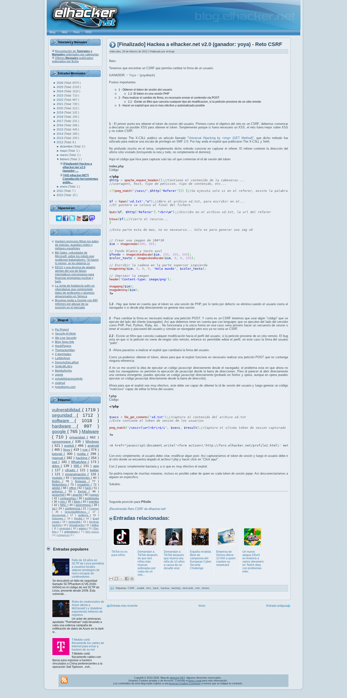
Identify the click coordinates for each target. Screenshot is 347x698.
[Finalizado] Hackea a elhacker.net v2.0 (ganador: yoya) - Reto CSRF (199, 44)
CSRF (131, 588)
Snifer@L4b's (63, 366)
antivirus (58, 491)
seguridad (64, 415)
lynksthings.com (65, 387)
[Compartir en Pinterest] (132, 578)
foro (149, 588)
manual (58, 458)
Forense (94, 508)
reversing (65, 528)
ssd (55, 462)
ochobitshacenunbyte (69, 378)
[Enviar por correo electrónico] (111, 578)
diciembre (66, 146)
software (63, 420)
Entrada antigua (276, 605)
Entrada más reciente (124, 605)
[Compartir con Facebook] (126, 578)
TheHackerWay (65, 350)
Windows (92, 441)
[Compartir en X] (121, 578)
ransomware (62, 441)
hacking (82, 458)
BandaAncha (63, 370)
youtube (58, 477)
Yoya (132, 75)
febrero (65, 159)
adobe (56, 488)
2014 (60, 133)
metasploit (74, 521)
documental (59, 515)
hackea (165, 588)
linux (67, 449)
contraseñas (68, 498)
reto (197, 588)
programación (76, 474)
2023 (60, 95)
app (96, 466)
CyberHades (63, 354)
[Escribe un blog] (116, 578)
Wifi (77, 466)
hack (88, 488)
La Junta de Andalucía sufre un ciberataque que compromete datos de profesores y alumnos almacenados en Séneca (75, 291)
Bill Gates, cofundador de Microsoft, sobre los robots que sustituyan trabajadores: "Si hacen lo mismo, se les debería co (77, 258)
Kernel (83, 491)
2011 (60, 191)
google (59, 431)
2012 (60, 142)
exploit (69, 445)
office (73, 488)
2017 (60, 121)
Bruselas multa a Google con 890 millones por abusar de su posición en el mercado (76, 304)
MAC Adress (92, 531)
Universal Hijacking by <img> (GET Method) (221, 138)
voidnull (60, 383)
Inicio (202, 605)
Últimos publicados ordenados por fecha (72, 59)
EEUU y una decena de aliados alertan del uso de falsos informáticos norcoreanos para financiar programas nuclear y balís (75, 274)
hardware (64, 426)
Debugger (58, 518)
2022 (60, 99)
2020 (60, 108)
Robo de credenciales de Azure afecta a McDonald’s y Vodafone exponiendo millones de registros (88, 608)
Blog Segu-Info (64, 342)
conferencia (73, 508)
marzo (64, 155)
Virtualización (77, 525)
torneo (205, 588)
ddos (56, 466)
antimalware (71, 531)
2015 (60, 129)
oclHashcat (63, 535)
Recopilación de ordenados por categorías (75, 53)
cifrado (71, 470)
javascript (58, 494)
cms (63, 501)
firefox (57, 481)
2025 (60, 87)
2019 (60, 112)
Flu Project (62, 329)
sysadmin (84, 484)
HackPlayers (63, 346)
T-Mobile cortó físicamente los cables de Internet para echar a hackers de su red (88, 644)
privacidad (78, 437)
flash (77, 501)
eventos (94, 501)
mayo (64, 150)
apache (77, 494)
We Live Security (65, 338)
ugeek (59, 374)
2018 (60, 116)
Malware (90, 431)
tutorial (58, 454)
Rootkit (79, 518)
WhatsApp (79, 462)
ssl (54, 508)
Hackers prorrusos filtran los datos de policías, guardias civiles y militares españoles (77, 245)
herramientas (82, 477)
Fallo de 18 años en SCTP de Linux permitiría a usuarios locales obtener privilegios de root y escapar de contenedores (88, 568)
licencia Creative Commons (185, 683)
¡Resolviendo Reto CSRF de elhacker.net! (137, 509)
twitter (94, 470)
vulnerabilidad (67, 409)
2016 (60, 125)
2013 (60, 138)
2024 (60, 91)
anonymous (84, 505)
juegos (94, 494)
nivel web (188, 588)
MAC (64, 505)
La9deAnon (62, 358)
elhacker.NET (177, 677)
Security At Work (65, 333)
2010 (60, 195)
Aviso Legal (194, 680)
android (93, 445)
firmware (82, 481)
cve (85, 449)
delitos (95, 525)
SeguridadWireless (77, 511)
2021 (60, 104)
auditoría (84, 515)
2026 (60, 82)
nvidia (82, 454)
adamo (83, 528)
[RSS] (64, 680)
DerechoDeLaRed (67, 362)
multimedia (92, 498)
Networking (60, 484)
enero (64, 186)
